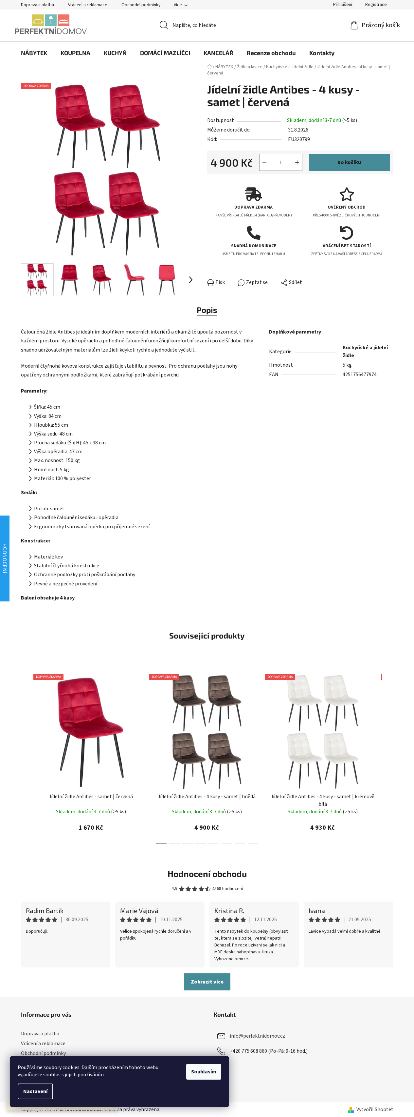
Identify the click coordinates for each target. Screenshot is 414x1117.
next (388, 756)
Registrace (376, 4)
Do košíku (349, 162)
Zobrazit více (207, 981)
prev (26, 756)
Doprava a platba (37, 5)
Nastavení (35, 1091)
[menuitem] (34, 53)
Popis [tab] (207, 310)
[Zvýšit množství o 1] (297, 162)
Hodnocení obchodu (207, 873)
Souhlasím (203, 1071)
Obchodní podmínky (141, 5)
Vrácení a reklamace (87, 5)
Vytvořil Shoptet (374, 1109)
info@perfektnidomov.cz (257, 1036)
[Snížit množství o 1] (264, 162)
